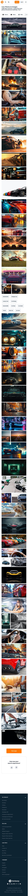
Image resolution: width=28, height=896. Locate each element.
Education (4, 809)
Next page (14, 751)
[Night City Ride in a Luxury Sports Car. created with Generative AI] (14, 450)
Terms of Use (6, 892)
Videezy (3, 805)
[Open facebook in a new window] (7, 883)
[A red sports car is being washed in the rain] (14, 221)
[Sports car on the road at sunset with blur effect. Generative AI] (14, 321)
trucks (4, 310)
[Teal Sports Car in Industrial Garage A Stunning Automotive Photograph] (6, 621)
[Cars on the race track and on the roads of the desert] (19, 498)
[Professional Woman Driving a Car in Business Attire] (14, 98)
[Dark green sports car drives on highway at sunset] (14, 24)
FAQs (3, 846)
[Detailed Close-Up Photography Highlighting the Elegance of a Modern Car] (14, 409)
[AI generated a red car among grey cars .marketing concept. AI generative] (14, 525)
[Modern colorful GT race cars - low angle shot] (14, 189)
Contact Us (4, 848)
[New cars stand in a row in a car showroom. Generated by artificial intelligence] (19, 697)
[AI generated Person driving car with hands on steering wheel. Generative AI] (14, 636)
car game (20, 305)
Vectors (6, 14)
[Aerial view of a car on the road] (19, 289)
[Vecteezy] (2, 2)
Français (4, 872)
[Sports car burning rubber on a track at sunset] (14, 144)
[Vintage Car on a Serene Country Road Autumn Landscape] (18, 621)
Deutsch (4, 869)
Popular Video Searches (7, 838)
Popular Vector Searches (7, 833)
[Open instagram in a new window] (9, 883)
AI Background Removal (7, 816)
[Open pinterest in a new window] (14, 883)
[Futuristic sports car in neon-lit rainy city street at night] (6, 498)
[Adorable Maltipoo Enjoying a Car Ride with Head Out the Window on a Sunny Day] (14, 510)
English (3, 863)
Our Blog (4, 853)
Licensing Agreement (6, 826)
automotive (5, 296)
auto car (11, 310)
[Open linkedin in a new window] (11, 883)
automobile (5, 305)
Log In (22, 2)
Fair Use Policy (20, 892)
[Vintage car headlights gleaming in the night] (14, 338)
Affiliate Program (5, 831)
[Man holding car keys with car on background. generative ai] (14, 684)
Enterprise (4, 807)
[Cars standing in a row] (14, 541)
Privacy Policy (13, 892)
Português (4, 867)
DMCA (3, 829)
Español (4, 865)
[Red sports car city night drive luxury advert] (14, 591)
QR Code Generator (6, 819)
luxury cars (5, 301)
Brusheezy (4, 800)
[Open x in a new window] (18, 883)
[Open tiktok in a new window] (16, 883)
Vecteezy (4, 802)
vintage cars (14, 296)
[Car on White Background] (6, 562)
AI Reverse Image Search (7, 814)
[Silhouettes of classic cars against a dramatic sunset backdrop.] (14, 243)
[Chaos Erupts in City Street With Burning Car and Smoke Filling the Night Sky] (14, 83)
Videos (14, 14)
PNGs (21, 14)
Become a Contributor (7, 855)
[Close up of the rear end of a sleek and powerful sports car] (6, 289)
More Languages (5, 874)
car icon (18, 310)
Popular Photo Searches (7, 836)
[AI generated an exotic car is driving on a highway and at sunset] (14, 232)
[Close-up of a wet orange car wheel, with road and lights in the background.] (14, 353)
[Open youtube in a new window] (20, 883)
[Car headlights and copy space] (14, 737)
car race (13, 305)
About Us (4, 850)
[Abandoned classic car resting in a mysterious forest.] (14, 393)
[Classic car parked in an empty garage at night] (14, 467)
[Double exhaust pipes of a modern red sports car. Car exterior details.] (14, 667)
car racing (13, 301)
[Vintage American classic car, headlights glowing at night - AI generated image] (14, 173)
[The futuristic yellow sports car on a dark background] (14, 575)
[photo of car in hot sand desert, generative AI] (6, 697)
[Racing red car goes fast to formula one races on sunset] (14, 651)
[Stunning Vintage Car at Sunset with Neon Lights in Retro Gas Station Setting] (14, 275)
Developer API (5, 812)
